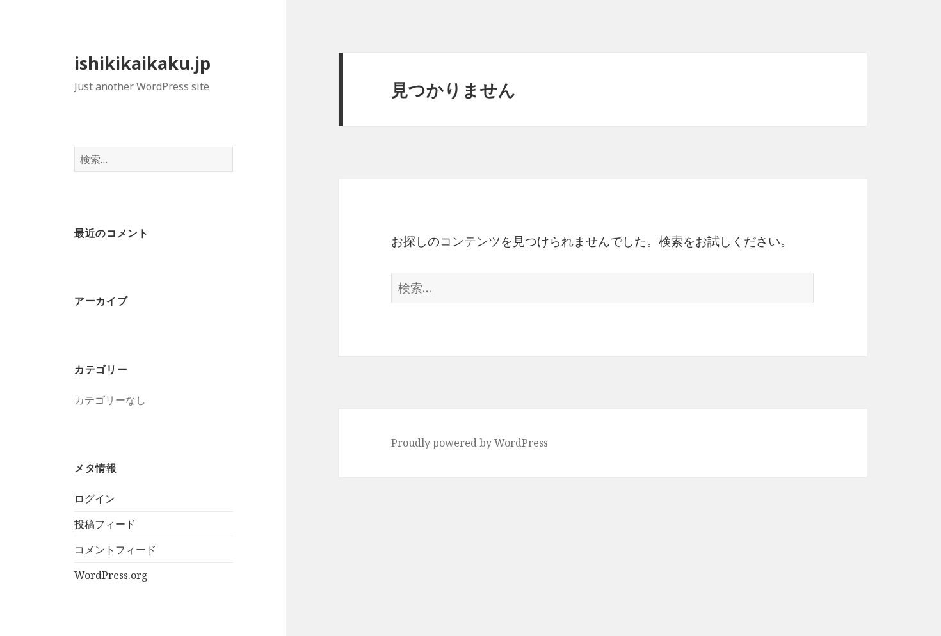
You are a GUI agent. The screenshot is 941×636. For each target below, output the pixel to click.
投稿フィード (105, 524)
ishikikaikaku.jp (142, 63)
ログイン (94, 498)
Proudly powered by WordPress (469, 443)
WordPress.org (111, 575)
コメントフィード (115, 550)
